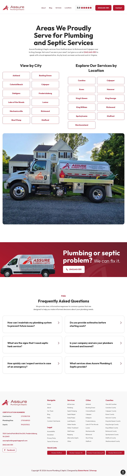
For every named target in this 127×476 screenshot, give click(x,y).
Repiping (70, 434)
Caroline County (111, 408)
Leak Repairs (71, 421)
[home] (13, 8)
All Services (71, 404)
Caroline (81, 80)
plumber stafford (56, 453)
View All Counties (111, 404)
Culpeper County (111, 411)
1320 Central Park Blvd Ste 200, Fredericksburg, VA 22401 (20, 434)
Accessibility (51, 431)
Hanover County (111, 418)
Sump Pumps (71, 418)
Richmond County (111, 431)
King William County (112, 428)
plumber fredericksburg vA (95, 453)
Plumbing (70, 408)
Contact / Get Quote (53, 421)
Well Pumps (70, 431)
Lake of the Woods (16, 102)
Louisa (45, 102)
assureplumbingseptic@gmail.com (15, 441)
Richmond (45, 111)
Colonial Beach (16, 84)
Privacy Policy (51, 438)
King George (110, 98)
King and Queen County (113, 421)
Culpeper (45, 84)
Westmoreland (81, 125)
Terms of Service (52, 441)
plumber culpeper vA (76, 453)
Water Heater (71, 424)
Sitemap (93, 470)
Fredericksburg (45, 93)
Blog (50, 8)
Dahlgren (16, 93)
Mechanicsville (16, 111)
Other (69, 441)
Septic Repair (71, 414)
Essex (81, 89)
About (43, 8)
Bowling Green (45, 75)
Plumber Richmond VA (115, 453)
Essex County (110, 414)
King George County (112, 424)
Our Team (50, 411)
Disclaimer (50, 435)
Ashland (16, 75)
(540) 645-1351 (90, 52)
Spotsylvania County (112, 434)
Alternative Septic (72, 438)
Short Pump (16, 120)
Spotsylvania (81, 116)
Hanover (110, 89)
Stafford (45, 120)
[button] (58, 7)
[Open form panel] (123, 472)
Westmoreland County (113, 441)
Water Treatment (72, 428)
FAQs (49, 418)
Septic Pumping (72, 411)
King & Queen (81, 98)
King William (81, 107)
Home (49, 404)
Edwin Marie (83, 470)
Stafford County (111, 438)
